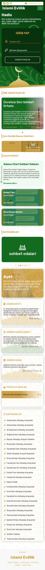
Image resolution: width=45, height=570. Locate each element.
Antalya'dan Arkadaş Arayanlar (20, 430)
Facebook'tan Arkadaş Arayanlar (21, 463)
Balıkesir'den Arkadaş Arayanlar (21, 435)
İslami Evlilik (12, 482)
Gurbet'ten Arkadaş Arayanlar (20, 473)
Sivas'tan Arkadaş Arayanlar (19, 529)
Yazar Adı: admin (11, 127)
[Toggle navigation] (40, 8)
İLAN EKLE (35, 562)
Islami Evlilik (13, 8)
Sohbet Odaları (8, 195)
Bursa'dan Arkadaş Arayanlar (19, 444)
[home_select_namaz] (33, 150)
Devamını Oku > (10, 183)
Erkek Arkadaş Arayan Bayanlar (21, 454)
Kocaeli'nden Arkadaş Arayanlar (21, 506)
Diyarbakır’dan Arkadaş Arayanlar (21, 449)
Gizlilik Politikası (13, 562)
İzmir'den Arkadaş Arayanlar (19, 491)
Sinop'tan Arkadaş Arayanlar (19, 525)
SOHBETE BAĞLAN (22, 60)
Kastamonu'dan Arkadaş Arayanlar (22, 501)
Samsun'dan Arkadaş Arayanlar (20, 515)
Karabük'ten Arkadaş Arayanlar (20, 496)
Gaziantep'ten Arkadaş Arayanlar (21, 468)
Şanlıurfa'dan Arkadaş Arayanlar (21, 520)
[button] (20, 132)
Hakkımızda (25, 562)
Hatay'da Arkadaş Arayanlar (19, 477)
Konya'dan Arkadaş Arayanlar (20, 510)
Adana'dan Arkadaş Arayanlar (20, 420)
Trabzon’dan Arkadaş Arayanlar (21, 539)
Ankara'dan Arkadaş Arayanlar (20, 425)
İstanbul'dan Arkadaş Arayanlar (20, 487)
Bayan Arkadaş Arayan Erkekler (21, 439)
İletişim (18, 565)
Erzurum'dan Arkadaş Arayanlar (21, 458)
